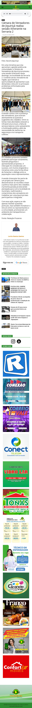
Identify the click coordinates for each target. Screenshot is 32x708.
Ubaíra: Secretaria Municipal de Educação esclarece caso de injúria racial (20, 326)
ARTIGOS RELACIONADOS (10, 273)
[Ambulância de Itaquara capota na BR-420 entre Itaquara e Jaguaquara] (6, 317)
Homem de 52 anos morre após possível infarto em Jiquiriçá (19, 309)
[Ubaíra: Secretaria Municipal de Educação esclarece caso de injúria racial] (6, 325)
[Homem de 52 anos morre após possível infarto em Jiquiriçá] (6, 309)
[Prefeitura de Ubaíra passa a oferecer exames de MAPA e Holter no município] (6, 279)
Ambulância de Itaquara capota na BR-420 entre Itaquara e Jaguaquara (20, 317)
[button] (29, 7)
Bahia (3, 20)
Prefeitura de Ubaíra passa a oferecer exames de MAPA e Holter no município (20, 279)
